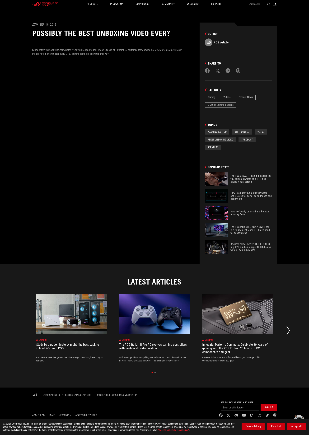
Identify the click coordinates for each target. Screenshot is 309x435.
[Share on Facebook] (207, 70)
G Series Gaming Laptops (220, 104)
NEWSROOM (65, 415)
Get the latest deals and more (237, 402)
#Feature (212, 147)
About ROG (38, 415)
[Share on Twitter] (217, 70)
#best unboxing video (220, 139)
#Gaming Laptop (217, 131)
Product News (246, 97)
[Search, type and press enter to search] (268, 4)
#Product (247, 139)
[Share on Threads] (238, 70)
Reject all (276, 426)
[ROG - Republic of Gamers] (45, 4)
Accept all (296, 426)
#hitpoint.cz (242, 131)
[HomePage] (34, 395)
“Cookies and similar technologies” (173, 430)
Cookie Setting (253, 426)
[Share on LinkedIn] (227, 70)
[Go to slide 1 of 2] (152, 372)
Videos (226, 97)
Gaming (211, 97)
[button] (269, 407)
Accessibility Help (86, 415)
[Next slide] (288, 331)
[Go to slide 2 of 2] (155, 372)
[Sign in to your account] (275, 4)
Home (51, 415)
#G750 (260, 131)
